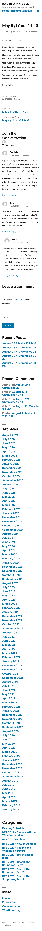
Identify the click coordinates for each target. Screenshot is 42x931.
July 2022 (8, 636)
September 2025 (12, 480)
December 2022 (12, 616)
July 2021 (8, 686)
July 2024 (8, 537)
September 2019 (12, 776)
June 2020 (9, 739)
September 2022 (12, 628)
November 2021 (12, 669)
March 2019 (9, 801)
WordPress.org (11, 910)
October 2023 (11, 574)
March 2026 (9, 455)
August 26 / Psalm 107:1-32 (19, 343)
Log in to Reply (9, 195)
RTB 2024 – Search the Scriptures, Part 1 (16, 863)
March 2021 (9, 702)
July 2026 (8, 439)
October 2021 (10, 673)
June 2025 (8, 492)
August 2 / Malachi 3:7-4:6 (20, 408)
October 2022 (11, 624)
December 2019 (12, 764)
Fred (6, 32)
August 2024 (10, 533)
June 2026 (8, 443)
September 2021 (12, 677)
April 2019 (8, 797)
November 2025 (12, 472)
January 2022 (10, 661)
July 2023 (8, 587)
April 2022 (8, 648)
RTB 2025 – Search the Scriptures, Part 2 (16, 871)
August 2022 (10, 632)
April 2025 (8, 500)
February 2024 (11, 558)
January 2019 (10, 809)
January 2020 (10, 760)
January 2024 (10, 562)
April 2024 (9, 550)
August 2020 (10, 731)
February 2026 (11, 459)
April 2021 (8, 698)
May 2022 (8, 644)
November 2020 (12, 718)
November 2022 (12, 620)
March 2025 (9, 505)
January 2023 (10, 611)
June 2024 (9, 542)
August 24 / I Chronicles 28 (19, 351)
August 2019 (10, 780)
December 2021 (12, 665)
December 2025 (12, 467)
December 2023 (12, 566)
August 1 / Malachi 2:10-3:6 (18, 415)
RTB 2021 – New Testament (19, 843)
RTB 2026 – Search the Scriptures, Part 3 (16, 878)
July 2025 (8, 488)
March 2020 (9, 751)
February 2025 (11, 509)
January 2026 (10, 463)
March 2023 (9, 603)
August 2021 (10, 681)
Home (5, 10)
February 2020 (11, 755)
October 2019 (10, 772)
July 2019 (8, 784)
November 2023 (12, 570)
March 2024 (9, 554)
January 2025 (10, 513)
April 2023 (8, 599)
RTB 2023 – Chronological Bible (18, 856)
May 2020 (8, 743)
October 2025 (11, 476)
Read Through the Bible (15, 3)
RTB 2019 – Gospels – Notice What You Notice (19, 834)
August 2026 (10, 435)
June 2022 (8, 640)
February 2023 (11, 607)
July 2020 (8, 735)
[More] (38, 11)
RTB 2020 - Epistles (12, 99)
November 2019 (12, 768)
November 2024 (12, 521)
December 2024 (12, 517)
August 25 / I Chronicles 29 (19, 347)
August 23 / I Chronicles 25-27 (19, 357)
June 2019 (8, 788)
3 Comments (33, 32)
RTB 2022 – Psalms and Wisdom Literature (16, 849)
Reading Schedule (22, 10)
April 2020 (9, 747)
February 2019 (11, 805)
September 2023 (12, 579)
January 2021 (10, 710)
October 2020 (11, 723)
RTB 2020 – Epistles (14, 839)
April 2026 (8, 451)
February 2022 (11, 657)
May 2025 (8, 496)
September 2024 (12, 529)
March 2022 (9, 653)
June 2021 (8, 690)
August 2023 (10, 583)
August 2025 (10, 484)
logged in (18, 299)
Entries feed (9, 902)
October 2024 (11, 525)
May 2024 (8, 546)
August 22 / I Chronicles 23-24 (19, 364)
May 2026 (8, 447)
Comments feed (12, 906)
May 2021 (8, 694)
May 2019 (8, 792)
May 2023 (8, 595)
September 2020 (12, 727)
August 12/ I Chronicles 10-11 (14, 393)
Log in (6, 898)
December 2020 (12, 714)
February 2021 (11, 706)
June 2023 (8, 591)
